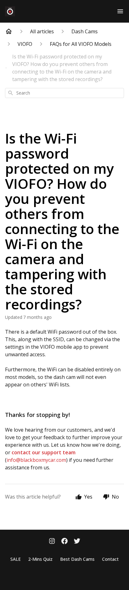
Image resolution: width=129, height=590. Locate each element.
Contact (110, 559)
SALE (15, 559)
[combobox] (64, 93)
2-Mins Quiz (40, 559)
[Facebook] (64, 541)
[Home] (9, 31)
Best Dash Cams (77, 559)
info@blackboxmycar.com (36, 459)
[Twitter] (77, 541)
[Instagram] (52, 541)
